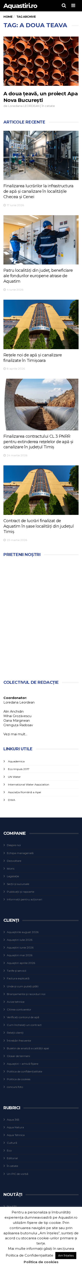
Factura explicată (18, 978)
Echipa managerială (20, 853)
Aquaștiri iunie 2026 (20, 947)
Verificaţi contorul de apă (23, 1017)
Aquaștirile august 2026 (22, 932)
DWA (11, 800)
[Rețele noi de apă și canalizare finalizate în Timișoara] (41, 324)
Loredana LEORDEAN (23, 106)
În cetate (48, 106)
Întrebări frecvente (19, 1040)
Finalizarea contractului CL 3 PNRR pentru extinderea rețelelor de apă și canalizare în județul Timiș (38, 442)
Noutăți (12, 1206)
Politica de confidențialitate (24, 1071)
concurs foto (15, 1087)
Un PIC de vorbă (17, 1174)
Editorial (12, 1158)
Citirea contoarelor (19, 1009)
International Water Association (28, 784)
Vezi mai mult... (15, 734)
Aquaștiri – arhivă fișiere (22, 1063)
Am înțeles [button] (66, 1255)
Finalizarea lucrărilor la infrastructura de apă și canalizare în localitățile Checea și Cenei (38, 191)
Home (7, 16)
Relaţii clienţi (15, 1032)
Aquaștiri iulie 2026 (19, 939)
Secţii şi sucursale (18, 884)
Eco (9, 1150)
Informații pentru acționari (24, 899)
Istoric (11, 868)
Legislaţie (13, 876)
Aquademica (16, 761)
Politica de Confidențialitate (29, 1255)
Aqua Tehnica (16, 1135)
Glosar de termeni (18, 1056)
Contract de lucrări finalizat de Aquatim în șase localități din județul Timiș (38, 526)
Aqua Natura (15, 1127)
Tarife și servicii (16, 970)
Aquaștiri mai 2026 (19, 955)
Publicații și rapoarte (20, 891)
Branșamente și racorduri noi (26, 994)
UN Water (14, 776)
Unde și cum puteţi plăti (22, 986)
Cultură (12, 1142)
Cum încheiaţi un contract (24, 1025)
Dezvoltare (14, 860)
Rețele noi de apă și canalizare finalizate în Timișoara (32, 358)
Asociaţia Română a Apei (24, 792)
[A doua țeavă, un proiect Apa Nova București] (41, 61)
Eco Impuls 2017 (18, 769)
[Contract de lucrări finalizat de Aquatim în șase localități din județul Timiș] (41, 490)
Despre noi (14, 845)
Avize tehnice (15, 1001)
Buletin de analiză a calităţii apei (28, 1048)
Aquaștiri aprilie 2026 (21, 963)
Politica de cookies (18, 1079)
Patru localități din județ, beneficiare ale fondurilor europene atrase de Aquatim (38, 276)
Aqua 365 (13, 1119)
